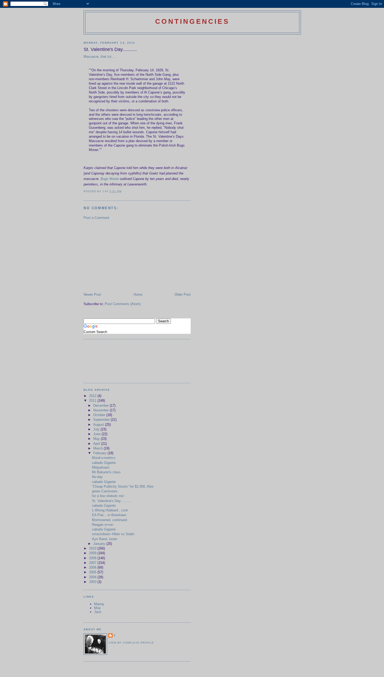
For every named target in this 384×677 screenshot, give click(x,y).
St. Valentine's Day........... (112, 501)
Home (137, 294)
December (101, 405)
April (97, 444)
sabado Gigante (104, 463)
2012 (93, 396)
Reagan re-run (102, 525)
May (97, 439)
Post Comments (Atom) (123, 304)
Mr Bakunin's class (106, 472)
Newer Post (92, 294)
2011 (93, 400)
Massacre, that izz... (99, 57)
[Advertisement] (123, 255)
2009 (93, 553)
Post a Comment (96, 218)
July (97, 429)
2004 (93, 577)
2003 (93, 582)
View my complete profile (131, 642)
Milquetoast (100, 467)
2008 (93, 558)
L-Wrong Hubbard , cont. (110, 510)
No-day (97, 477)
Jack (97, 612)
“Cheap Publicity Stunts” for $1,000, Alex (123, 486)
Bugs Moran (110, 179)
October (99, 415)
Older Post (182, 294)
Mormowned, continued (109, 520)
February (100, 453)
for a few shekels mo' (108, 496)
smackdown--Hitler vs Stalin (113, 534)
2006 (93, 567)
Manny (99, 604)
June (97, 434)
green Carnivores (105, 491)
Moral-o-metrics (103, 458)
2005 (93, 572)
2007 (93, 563)
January (99, 544)
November (101, 410)
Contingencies (192, 21)
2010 (93, 548)
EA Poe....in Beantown (109, 515)
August (99, 425)
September (102, 420)
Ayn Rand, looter (104, 539)
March (98, 448)
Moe (97, 608)
